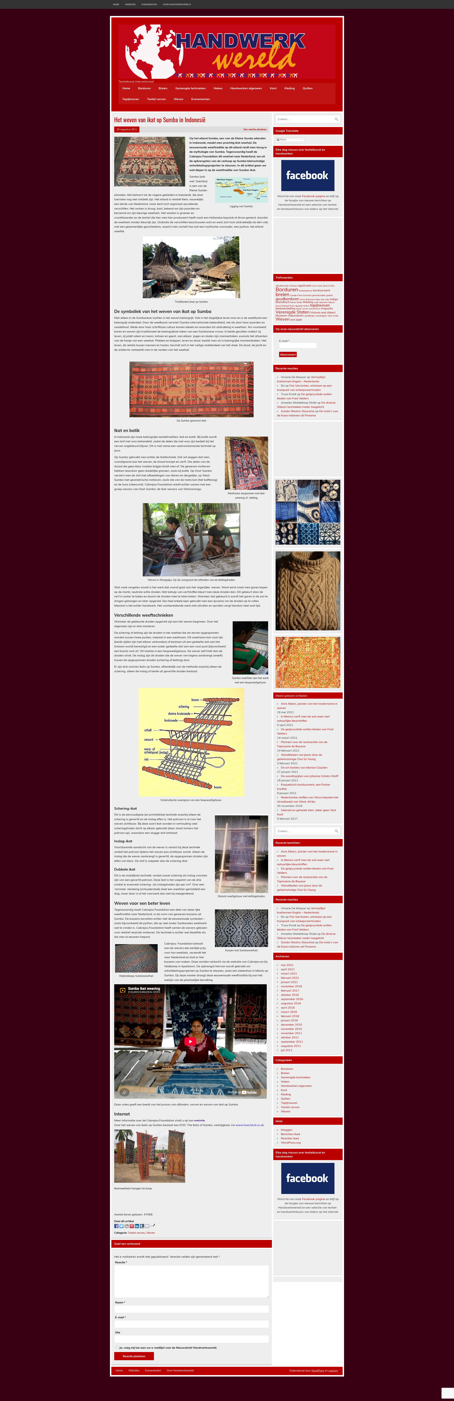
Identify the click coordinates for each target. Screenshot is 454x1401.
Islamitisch (283, 302)
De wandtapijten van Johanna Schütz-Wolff (309, 776)
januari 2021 (289, 982)
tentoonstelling (285, 308)
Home (116, 4)
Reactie (121, 1262)
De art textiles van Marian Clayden (304, 767)
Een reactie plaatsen (255, 129)
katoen (293, 302)
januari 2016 (289, 1020)
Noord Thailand (282, 306)
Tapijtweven (130, 99)
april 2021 (288, 969)
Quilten (308, 88)
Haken (218, 88)
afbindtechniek (282, 286)
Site (117, 1332)
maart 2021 (289, 973)
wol (292, 319)
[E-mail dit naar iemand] (147, 1226)
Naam (120, 1302)
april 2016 (288, 1007)
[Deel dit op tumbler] (142, 1226)
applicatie (304, 285)
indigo (334, 299)
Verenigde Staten (292, 312)
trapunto (327, 308)
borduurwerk (321, 290)
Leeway (333, 1370)
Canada (293, 295)
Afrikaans (293, 286)
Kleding (289, 88)
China (299, 295)
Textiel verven (156, 99)
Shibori (306, 306)
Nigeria (331, 302)
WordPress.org (291, 1142)
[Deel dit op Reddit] (126, 1226)
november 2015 (291, 1029)
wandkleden (309, 316)
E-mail (120, 1317)
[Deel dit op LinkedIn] (137, 1226)
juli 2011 (286, 1050)
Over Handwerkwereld (177, 4)
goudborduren (287, 298)
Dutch (282, 139)
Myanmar (323, 302)
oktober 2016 (290, 995)
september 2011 (292, 1041)
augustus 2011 (291, 1046)
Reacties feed (290, 1138)
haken (317, 299)
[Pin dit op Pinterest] (132, 1226)
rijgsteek (299, 306)
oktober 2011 (290, 1037)
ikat (322, 299)
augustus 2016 (291, 1003)
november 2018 (291, 986)
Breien (163, 88)
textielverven (315, 308)
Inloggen (286, 1130)
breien (282, 294)
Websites (130, 4)
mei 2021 (287, 965)
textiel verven (302, 308)
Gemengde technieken (190, 88)
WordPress (317, 1370)
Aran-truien (317, 286)
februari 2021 (290, 977)
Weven (178, 99)
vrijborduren (295, 315)
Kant (273, 88)
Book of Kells (328, 286)
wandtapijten (321, 316)
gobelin (329, 295)
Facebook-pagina (313, 196)
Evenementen (149, 4)
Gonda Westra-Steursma (297, 411)
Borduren (144, 88)
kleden (300, 302)
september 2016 (292, 999)
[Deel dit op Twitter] (121, 1226)
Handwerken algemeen (246, 88)
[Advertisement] (178, 1201)
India (327, 299)
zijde (299, 319)
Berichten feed (290, 1134)
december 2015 (291, 1024)
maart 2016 (289, 1012)
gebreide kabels (319, 295)
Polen (292, 306)
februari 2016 (290, 1016)
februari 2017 (290, 990)
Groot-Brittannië (307, 299)
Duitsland (307, 295)
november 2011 (291, 1033)
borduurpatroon (305, 290)
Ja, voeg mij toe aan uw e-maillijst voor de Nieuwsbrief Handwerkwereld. (168, 1347)
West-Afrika (333, 316)
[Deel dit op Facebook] (116, 1226)
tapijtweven (320, 305)
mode (316, 302)
